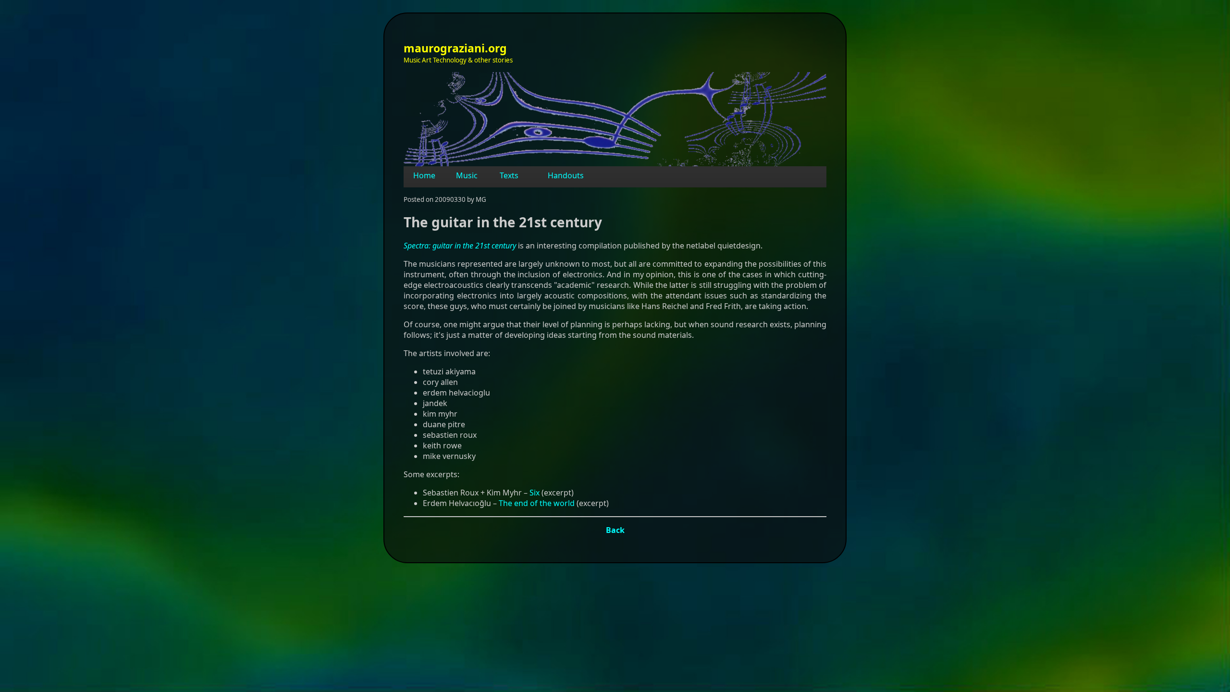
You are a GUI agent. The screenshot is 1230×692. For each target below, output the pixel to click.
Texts (509, 175)
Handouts (566, 175)
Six (534, 492)
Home (424, 175)
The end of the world (537, 503)
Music (467, 175)
